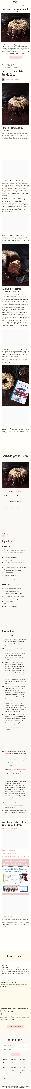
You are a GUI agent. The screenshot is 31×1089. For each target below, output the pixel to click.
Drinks (12, 1070)
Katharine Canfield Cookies (12, 190)
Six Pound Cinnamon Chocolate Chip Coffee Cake (15, 856)
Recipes (13, 1059)
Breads (13, 1062)
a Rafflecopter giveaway (8, 916)
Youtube (22, 1067)
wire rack (7, 754)
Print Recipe (22, 495)
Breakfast (13, 1065)
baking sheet (12, 770)
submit (15, 1054)
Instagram (23, 1062)
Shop (4, 1067)
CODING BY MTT (21, 1087)
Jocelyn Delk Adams (21, 296)
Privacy (5, 1070)
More (5, 1059)
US (3, 535)
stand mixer (19, 662)
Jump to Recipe (15, 57)
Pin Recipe (10, 495)
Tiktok (21, 1065)
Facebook (23, 1073)
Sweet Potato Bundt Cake (9, 853)
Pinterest (22, 1070)
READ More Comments (15, 1026)
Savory (13, 1073)
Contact (5, 1065)
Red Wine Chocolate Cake (9, 850)
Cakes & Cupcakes (11, 6)
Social (22, 1059)
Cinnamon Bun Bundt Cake (9, 828)
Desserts (13, 64)
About (4, 1062)
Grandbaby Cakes (7, 294)
